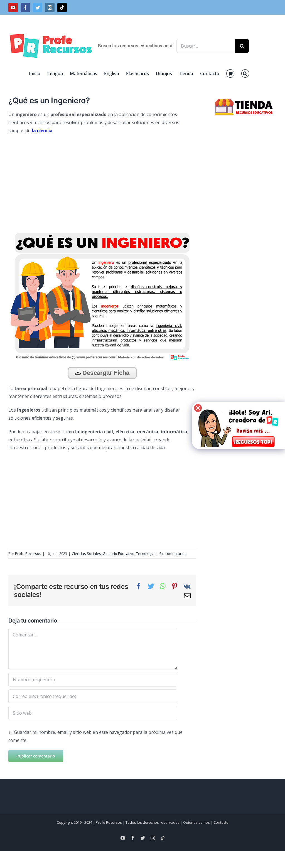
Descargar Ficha (105, 372)
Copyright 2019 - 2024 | (76, 822)
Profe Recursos (28, 553)
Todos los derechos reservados (153, 822)
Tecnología (145, 553)
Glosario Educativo (118, 553)
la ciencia (42, 130)
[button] (245, 73)
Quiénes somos (196, 822)
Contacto (221, 822)
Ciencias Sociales (86, 553)
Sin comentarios (172, 553)
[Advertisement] (102, 179)
